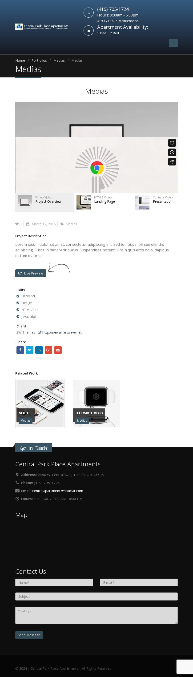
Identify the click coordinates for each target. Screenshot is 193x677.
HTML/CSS (29, 309)
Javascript (28, 316)
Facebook (20, 350)
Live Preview (33, 273)
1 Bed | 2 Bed (108, 33)
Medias (71, 224)
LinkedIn (39, 350)
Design (26, 303)
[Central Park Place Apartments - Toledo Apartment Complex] (41, 27)
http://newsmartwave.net (61, 332)
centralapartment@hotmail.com (57, 490)
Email (58, 350)
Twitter (29, 350)
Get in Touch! (34, 448)
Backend (28, 296)
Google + (48, 350)
